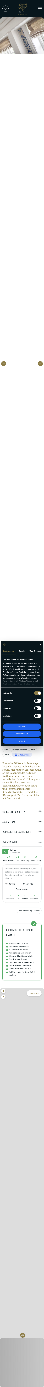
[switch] (37, 701)
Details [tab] (22, 651)
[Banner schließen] (40, 644)
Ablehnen (22, 741)
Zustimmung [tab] (8, 651)
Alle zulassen (22, 726)
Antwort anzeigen (22, 889)
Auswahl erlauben (22, 733)
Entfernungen (34, 993)
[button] (3, 363)
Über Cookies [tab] (35, 651)
